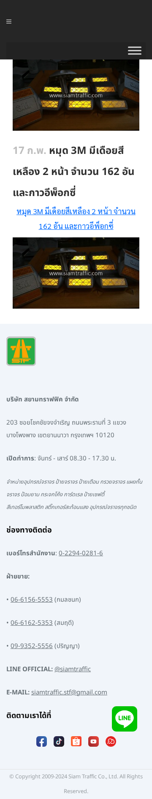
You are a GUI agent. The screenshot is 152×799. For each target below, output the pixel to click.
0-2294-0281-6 (81, 553)
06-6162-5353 (32, 623)
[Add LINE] (124, 719)
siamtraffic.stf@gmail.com (69, 692)
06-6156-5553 (32, 600)
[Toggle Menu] (134, 50)
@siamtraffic (72, 669)
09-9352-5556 (32, 646)
